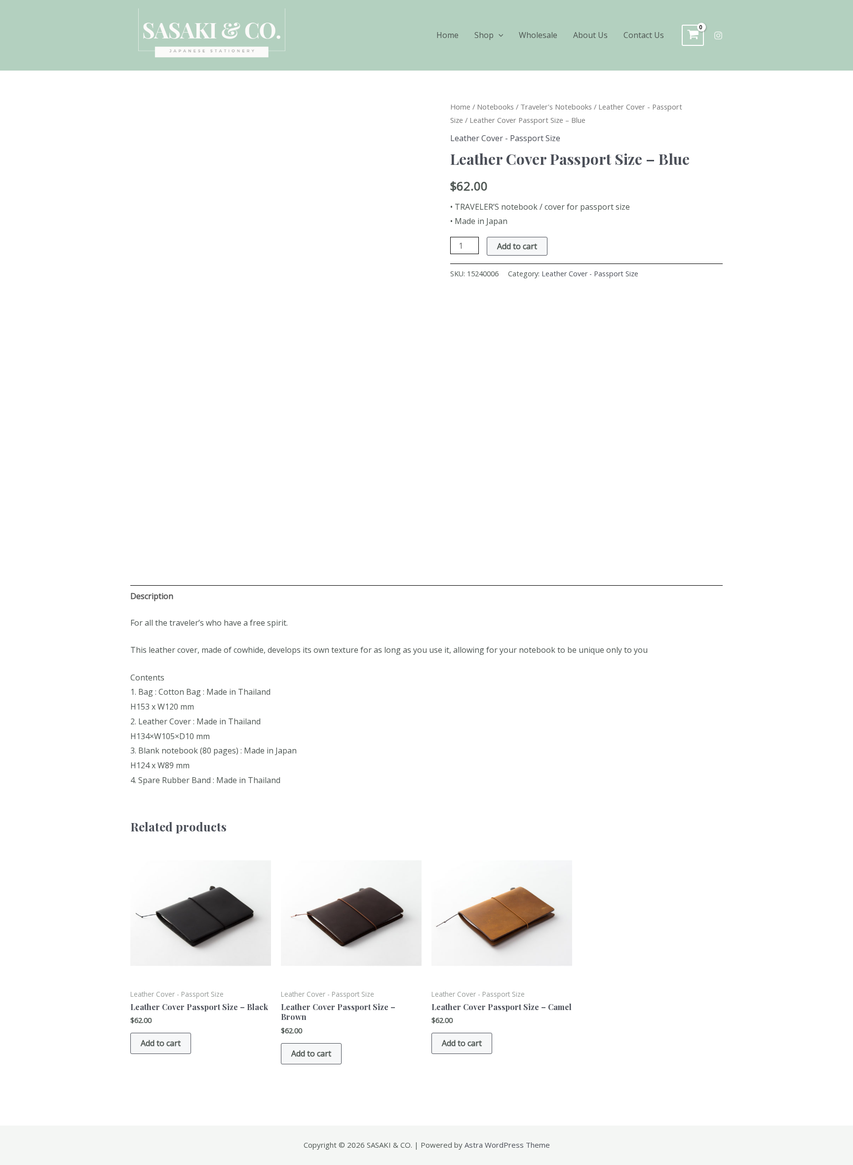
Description (151, 596)
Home (447, 35)
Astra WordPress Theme (507, 1145)
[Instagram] (718, 35)
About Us (590, 35)
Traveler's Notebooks (556, 107)
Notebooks (495, 107)
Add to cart (517, 246)
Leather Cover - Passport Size (505, 138)
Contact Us (643, 35)
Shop (484, 35)
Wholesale (538, 35)
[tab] (151, 596)
